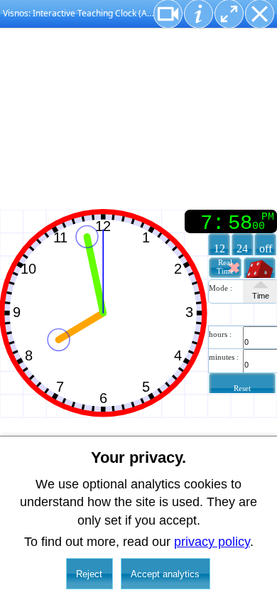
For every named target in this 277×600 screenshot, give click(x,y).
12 (219, 248)
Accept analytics (165, 574)
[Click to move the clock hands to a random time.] (260, 273)
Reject (89, 574)
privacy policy (212, 542)
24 (242, 248)
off (265, 248)
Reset (242, 388)
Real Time (225, 266)
